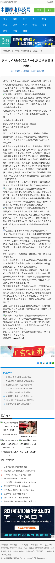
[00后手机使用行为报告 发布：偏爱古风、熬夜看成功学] (28, 440)
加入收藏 (50, 2)
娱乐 (34, 19)
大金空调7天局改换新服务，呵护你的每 (19, 471)
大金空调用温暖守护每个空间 (15, 467)
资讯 (15, 19)
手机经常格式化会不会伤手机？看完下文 (20, 501)
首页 (5, 19)
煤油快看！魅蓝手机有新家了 (15, 494)
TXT (40, 545)
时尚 (15, 25)
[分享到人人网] (50, 363)
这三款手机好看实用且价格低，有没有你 (20, 482)
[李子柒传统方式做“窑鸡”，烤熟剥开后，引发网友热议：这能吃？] (10, 423)
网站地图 (34, 545)
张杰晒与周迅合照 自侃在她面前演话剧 (20, 404)
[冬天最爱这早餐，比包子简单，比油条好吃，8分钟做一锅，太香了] (10, 440)
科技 (44, 19)
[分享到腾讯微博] (47, 363)
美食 (44, 25)
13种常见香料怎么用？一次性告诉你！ (20, 389)
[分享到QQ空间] (41, 363)
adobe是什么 (18, 338)
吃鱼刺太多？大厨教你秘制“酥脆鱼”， (20, 377)
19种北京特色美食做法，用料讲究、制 (20, 400)
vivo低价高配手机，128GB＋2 (15, 479)
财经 (25, 19)
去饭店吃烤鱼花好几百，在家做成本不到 (20, 381)
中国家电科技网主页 (23, 51)
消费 (15, 31)
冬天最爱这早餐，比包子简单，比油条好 (20, 396)
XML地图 (24, 545)
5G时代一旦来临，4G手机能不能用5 (18, 475)
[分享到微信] (53, 363)
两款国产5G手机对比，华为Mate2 (17, 486)
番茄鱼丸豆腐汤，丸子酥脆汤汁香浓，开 (20, 385)
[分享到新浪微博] (44, 363)
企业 (25, 25)
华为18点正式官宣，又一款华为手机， (19, 490)
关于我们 (4, 545)
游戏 (34, 25)
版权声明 (48, 545)
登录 (39, 10)
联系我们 (14, 545)
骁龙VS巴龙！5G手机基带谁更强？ (18, 498)
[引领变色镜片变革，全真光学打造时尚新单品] (28, 423)
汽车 (5, 25)
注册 (49, 10)
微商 (25, 31)
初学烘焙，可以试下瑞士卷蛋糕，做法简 (20, 392)
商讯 (5, 31)
